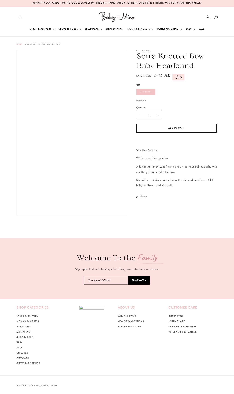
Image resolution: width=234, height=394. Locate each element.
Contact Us (175, 316)
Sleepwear (23, 332)
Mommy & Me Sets (27, 322)
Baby (19, 343)
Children (22, 353)
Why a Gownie (127, 316)
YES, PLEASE (138, 280)
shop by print (25, 337)
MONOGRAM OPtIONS (131, 322)
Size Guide (141, 101)
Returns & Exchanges (182, 332)
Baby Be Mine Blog (129, 327)
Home (19, 44)
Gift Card (22, 358)
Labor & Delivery (27, 316)
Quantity (140, 108)
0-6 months (145, 92)
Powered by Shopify (48, 386)
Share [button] (143, 196)
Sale (19, 348)
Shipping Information (182, 327)
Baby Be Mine (31, 386)
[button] (20, 17)
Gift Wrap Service (28, 364)
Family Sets (23, 327)
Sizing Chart (176, 322)
